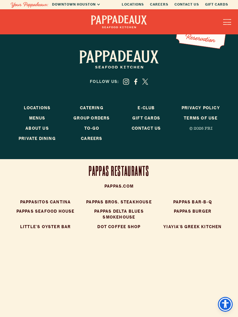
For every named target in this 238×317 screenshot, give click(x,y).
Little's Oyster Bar (45, 226)
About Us (37, 128)
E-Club (146, 108)
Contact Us (186, 4)
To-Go (91, 128)
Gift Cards (216, 4)
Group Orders (91, 118)
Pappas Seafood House (45, 211)
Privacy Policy (201, 108)
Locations (133, 4)
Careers (159, 4)
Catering (92, 108)
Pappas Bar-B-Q (192, 202)
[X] (145, 82)
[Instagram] (126, 82)
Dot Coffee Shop (118, 226)
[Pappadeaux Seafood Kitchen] (119, 21)
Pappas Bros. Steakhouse (119, 202)
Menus (37, 118)
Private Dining (37, 138)
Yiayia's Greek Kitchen (192, 226)
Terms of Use (201, 118)
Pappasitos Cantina (45, 202)
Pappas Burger (193, 211)
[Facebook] (135, 82)
